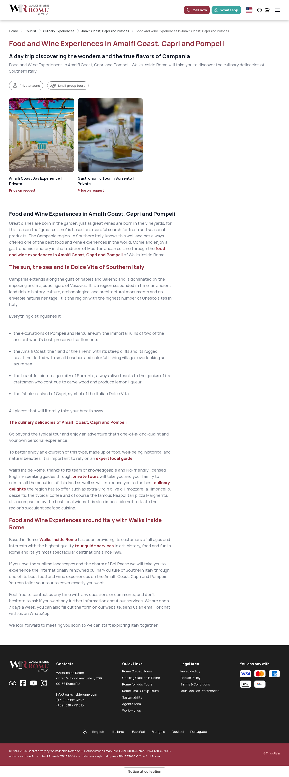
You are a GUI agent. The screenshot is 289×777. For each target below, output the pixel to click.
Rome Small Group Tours (140, 691)
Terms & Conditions (195, 684)
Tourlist (30, 31)
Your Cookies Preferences (199, 691)
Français (158, 731)
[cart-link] (267, 10)
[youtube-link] (33, 683)
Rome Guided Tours (137, 671)
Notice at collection (144, 771)
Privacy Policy (190, 671)
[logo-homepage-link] (29, 10)
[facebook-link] (23, 683)
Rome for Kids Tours (137, 684)
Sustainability (132, 697)
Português (198, 731)
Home (13, 31)
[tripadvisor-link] (12, 683)
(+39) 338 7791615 (70, 705)
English (98, 731)
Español (138, 731)
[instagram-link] (43, 683)
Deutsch (178, 731)
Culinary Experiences (59, 31)
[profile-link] (259, 10)
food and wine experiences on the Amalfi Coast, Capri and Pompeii (102, 576)
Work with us (131, 710)
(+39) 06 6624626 (70, 700)
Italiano (118, 731)
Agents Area (131, 704)
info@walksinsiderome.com (76, 694)
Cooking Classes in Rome (141, 678)
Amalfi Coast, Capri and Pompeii (105, 31)
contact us (43, 594)
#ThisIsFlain (271, 753)
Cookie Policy (190, 678)
